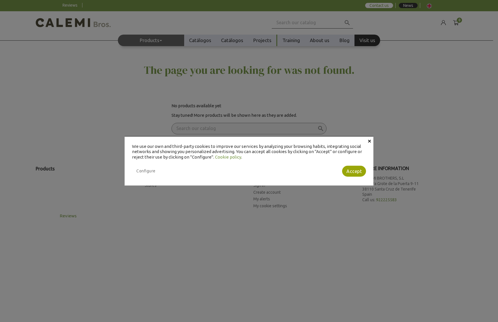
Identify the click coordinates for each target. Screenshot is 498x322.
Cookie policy (228, 157)
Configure (146, 171)
